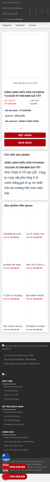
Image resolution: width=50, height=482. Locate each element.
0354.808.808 (17, 19)
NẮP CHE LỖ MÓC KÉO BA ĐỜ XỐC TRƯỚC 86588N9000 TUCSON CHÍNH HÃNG (36, 264)
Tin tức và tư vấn (10, 395)
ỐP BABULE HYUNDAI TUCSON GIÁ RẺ (36, 326)
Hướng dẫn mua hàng (12, 412)
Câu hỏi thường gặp (11, 420)
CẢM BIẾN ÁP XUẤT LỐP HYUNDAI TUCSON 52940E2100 (13, 234)
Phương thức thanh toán (13, 424)
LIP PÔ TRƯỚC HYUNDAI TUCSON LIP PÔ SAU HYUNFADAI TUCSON (36, 234)
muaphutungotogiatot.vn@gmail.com (24, 363)
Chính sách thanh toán (13, 445)
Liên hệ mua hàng (11, 399)
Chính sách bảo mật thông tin (15, 437)
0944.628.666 (30, 359)
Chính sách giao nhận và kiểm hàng (18, 441)
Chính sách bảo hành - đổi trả (15, 450)
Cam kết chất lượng (11, 416)
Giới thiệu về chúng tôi (12, 386)
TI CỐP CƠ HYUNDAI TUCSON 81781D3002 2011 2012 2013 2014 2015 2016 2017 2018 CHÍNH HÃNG (13, 295)
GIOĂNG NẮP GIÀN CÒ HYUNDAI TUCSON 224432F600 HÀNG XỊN (13, 264)
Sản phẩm (20, 25)
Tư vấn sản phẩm (10, 390)
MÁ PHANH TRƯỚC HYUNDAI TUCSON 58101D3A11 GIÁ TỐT (36, 295)
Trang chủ (6, 25)
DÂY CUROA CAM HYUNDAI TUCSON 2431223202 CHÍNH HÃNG (13, 326)
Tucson (32, 25)
